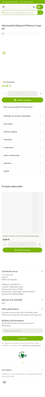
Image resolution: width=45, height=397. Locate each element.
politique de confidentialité (31, 345)
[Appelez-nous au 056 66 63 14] (34, 7)
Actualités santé (31, 312)
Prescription (24, 314)
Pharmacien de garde (10, 314)
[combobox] (20, 12)
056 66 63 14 (16, 284)
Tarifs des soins (36, 314)
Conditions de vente (9, 374)
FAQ (3, 303)
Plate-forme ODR (8, 376)
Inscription (22, 338)
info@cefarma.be (16, 286)
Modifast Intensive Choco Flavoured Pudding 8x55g (21, 236)
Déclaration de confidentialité (26, 374)
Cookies (39, 374)
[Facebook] (22, 363)
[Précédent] (4, 53)
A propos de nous (9, 312)
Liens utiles (20, 312)
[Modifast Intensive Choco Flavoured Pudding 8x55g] (22, 213)
